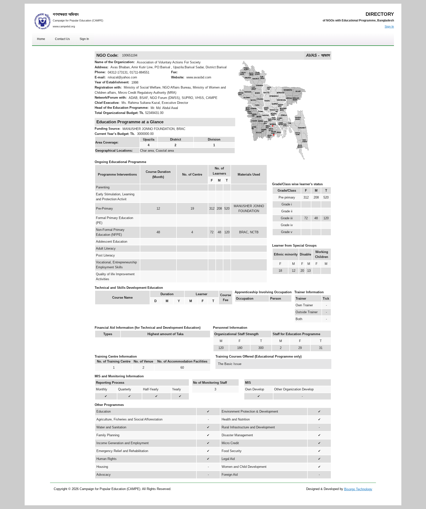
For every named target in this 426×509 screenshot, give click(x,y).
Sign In (389, 26)
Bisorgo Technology (358, 489)
